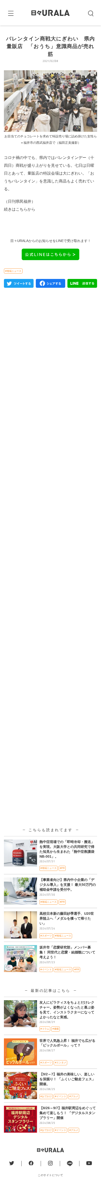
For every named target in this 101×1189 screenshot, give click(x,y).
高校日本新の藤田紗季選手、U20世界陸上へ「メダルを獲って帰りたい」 (66, 918)
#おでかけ (46, 1096)
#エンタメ (60, 1062)
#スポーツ (46, 935)
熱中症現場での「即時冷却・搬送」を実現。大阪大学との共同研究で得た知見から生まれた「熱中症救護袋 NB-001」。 (66, 849)
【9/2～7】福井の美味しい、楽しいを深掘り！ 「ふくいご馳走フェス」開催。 (67, 1079)
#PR (62, 868)
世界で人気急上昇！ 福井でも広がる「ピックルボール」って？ (67, 1043)
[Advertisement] (50, 502)
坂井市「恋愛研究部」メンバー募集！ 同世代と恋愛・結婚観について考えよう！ (67, 952)
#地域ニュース (13, 271)
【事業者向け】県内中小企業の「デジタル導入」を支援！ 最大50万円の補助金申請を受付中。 (67, 884)
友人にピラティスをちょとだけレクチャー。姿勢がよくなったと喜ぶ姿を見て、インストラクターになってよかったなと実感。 (66, 1009)
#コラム (44, 1028)
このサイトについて (50, 1175)
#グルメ (73, 1096)
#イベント (46, 969)
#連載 (55, 1028)
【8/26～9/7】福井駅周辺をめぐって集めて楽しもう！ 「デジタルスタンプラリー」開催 (67, 1113)
